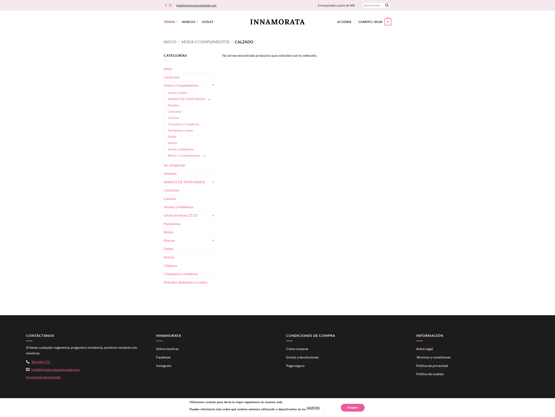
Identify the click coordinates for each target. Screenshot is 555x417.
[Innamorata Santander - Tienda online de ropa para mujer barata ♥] (277, 22)
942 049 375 (40, 362)
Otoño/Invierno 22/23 (180, 215)
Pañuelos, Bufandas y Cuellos (185, 282)
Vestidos (173, 105)
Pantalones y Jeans (180, 130)
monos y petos (177, 92)
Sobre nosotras (167, 349)
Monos (172, 143)
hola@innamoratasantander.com (196, 5)
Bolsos (169, 232)
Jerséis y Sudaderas (181, 149)
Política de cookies (430, 374)
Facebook (163, 357)
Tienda (169, 22)
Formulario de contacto (43, 377)
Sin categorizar (175, 165)
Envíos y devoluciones (302, 357)
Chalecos (170, 265)
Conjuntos (172, 77)
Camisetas (175, 111)
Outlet (208, 22)
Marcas (188, 22)
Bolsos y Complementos (184, 155)
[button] (344, 22)
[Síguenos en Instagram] (170, 5)
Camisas (173, 118)
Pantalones (172, 224)
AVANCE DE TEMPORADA (186, 99)
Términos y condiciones (433, 357)
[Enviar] (387, 5)
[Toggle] (213, 85)
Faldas (172, 136)
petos (168, 69)
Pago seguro (295, 365)
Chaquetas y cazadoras (181, 274)
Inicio (170, 41)
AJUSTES (313, 408)
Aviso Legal (424, 349)
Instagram (163, 365)
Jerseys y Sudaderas (178, 207)
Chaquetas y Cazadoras (183, 124)
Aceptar (352, 408)
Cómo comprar (297, 349)
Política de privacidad (432, 365)
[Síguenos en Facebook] (166, 5)
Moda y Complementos (205, 41)
